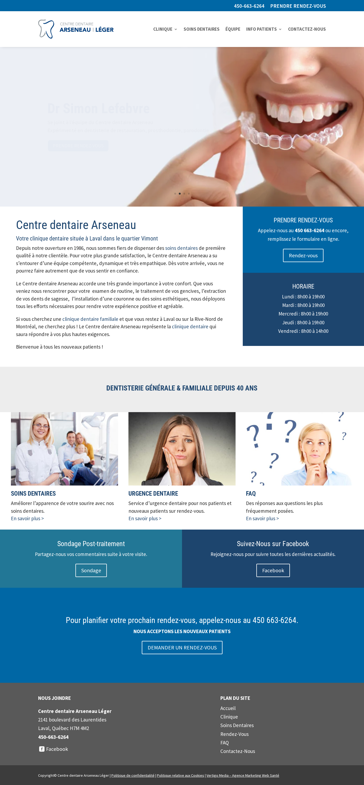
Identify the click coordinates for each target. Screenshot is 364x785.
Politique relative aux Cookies (180, 775)
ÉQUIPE (232, 29)
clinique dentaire (190, 326)
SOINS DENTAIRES (202, 29)
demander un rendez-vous (182, 647)
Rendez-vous (303, 255)
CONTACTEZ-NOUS (307, 29)
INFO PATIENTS (261, 29)
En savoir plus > (27, 518)
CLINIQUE (162, 29)
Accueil (228, 708)
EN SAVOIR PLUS (69, 146)
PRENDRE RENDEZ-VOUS (298, 6)
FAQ (224, 742)
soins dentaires (181, 248)
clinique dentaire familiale (90, 319)
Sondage (91, 570)
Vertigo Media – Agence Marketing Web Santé (243, 775)
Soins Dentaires (237, 725)
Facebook (273, 570)
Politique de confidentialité (133, 775)
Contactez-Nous (237, 751)
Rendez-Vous (234, 734)
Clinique (229, 716)
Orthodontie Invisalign (109, 109)
